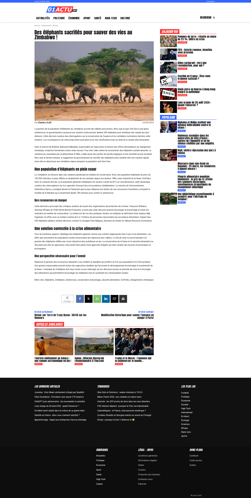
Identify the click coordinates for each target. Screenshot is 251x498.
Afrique (55, 26)
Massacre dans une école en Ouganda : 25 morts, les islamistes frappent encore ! (196, 166)
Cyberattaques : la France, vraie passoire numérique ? (121, 410)
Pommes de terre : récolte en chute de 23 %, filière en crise (197, 38)
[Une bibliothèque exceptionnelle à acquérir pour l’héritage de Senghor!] (168, 199)
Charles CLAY (45, 123)
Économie (182, 42)
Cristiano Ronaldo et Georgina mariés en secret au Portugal (124, 415)
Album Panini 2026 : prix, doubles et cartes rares (119, 397)
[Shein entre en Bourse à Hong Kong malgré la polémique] (168, 94)
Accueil (37, 26)
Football (182, 56)
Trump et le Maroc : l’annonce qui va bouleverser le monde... (133, 359)
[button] (208, 17)
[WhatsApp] (97, 299)
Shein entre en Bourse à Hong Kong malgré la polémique (196, 90)
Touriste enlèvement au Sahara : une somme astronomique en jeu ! (53, 359)
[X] (89, 299)
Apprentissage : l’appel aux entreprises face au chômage (60, 420)
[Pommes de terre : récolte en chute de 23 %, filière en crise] (168, 41)
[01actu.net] (62, 9)
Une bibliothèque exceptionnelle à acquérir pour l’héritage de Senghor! (196, 196)
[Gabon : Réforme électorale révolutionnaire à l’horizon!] (94, 341)
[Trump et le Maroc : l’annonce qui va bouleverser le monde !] (134, 341)
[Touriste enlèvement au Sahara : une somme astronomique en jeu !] (54, 341)
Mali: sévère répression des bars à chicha (197, 151)
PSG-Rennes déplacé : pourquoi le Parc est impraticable (123, 406)
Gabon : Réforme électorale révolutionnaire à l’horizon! (89, 359)
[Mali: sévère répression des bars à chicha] (168, 155)
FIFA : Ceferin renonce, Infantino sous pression (195, 51)
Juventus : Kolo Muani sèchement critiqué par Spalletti (59, 392)
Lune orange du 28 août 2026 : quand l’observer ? (194, 103)
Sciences (182, 108)
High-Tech (182, 82)
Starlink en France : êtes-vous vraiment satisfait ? (194, 77)
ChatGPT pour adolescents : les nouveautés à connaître (60, 401)
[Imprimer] (123, 299)
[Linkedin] (106, 299)
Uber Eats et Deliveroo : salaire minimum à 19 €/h (119, 392)
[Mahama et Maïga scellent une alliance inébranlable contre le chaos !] (168, 127)
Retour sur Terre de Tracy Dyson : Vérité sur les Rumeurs (60, 316)
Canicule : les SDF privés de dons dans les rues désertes (123, 401)
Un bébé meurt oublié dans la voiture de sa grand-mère (60, 410)
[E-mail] (114, 299)
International (46, 26)
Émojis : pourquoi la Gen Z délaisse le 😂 (116, 420)
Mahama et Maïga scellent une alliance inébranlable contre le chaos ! (194, 125)
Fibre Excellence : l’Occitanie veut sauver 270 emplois (59, 397)
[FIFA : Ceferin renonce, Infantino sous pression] (168, 54)
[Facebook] (80, 299)
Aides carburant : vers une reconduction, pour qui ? (192, 64)
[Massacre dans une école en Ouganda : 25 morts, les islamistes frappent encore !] (168, 168)
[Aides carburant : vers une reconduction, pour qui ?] (168, 67)
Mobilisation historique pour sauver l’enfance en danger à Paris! (127, 316)
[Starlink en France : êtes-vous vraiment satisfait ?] (168, 81)
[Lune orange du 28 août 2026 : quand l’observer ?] (168, 107)
